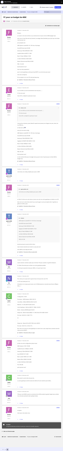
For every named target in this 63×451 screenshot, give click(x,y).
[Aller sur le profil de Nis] (9, 278)
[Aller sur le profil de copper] (9, 296)
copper (9, 301)
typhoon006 (9, 176)
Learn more (2, 2)
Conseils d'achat (25, 21)
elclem (9, 94)
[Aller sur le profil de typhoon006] (9, 171)
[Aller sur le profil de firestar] (4, 21)
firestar (8, 21)
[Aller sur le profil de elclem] (9, 90)
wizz (9, 267)
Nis (9, 283)
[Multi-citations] (18, 83)
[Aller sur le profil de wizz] (9, 262)
